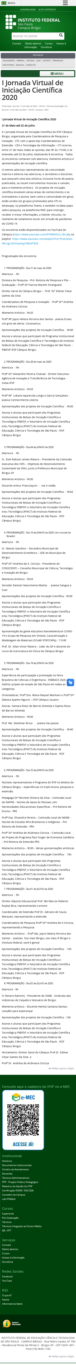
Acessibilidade (28, 9)
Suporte (47, 60)
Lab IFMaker (9, 1199)
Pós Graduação (10, 1217)
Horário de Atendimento (15, 1169)
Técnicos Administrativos (15, 1177)
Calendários (9, 60)
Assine (5, 1299)
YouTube (7, 1280)
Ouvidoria (46, 47)
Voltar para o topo (62, 1068)
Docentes (7, 1173)
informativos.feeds (12, 1303)
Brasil (11, 3)
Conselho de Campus (13, 1194)
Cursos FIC (31, 65)
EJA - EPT (6, 1230)
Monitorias (8, 65)
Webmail (21, 60)
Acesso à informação (13, 1257)
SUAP (38, 60)
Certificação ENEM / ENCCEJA (18, 1190)
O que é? (7, 1295)
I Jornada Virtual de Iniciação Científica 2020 (32, 90)
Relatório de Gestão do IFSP (17, 1186)
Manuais (20, 65)
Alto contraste (47, 9)
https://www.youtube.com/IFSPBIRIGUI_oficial (41, 234)
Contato (16, 43)
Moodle (30, 60)
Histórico (7, 1161)
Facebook (7, 1276)
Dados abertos (33, 43)
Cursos (49, 43)
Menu (58, 73)
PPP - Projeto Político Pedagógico (20, 1182)
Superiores (8, 1213)
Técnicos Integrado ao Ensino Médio (22, 1226)
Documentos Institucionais (17, 1165)
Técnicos (6, 1222)
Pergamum (58, 60)
